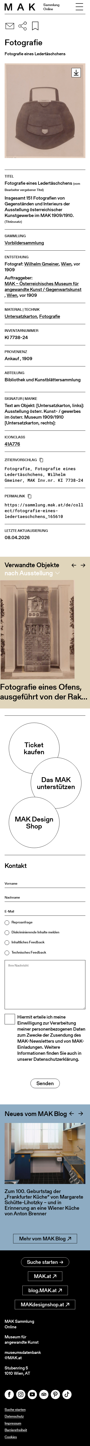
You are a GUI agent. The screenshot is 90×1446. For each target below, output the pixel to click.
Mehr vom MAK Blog (42, 1238)
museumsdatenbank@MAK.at (23, 1355)
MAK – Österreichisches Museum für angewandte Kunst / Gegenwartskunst (43, 286)
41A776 (12, 444)
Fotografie (49, 316)
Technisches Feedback (29, 952)
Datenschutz (14, 1416)
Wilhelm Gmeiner (41, 264)
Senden (45, 1083)
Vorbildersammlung (24, 243)
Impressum (13, 1423)
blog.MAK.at (42, 1290)
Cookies (11, 1436)
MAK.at (42, 1276)
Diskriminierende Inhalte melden (35, 932)
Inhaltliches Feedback (28, 942)
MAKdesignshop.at (42, 1304)
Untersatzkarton (21, 316)
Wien (66, 264)
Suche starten (42, 1262)
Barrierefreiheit (16, 1429)
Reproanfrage (22, 922)
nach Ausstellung (29, 573)
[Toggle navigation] (79, 7)
